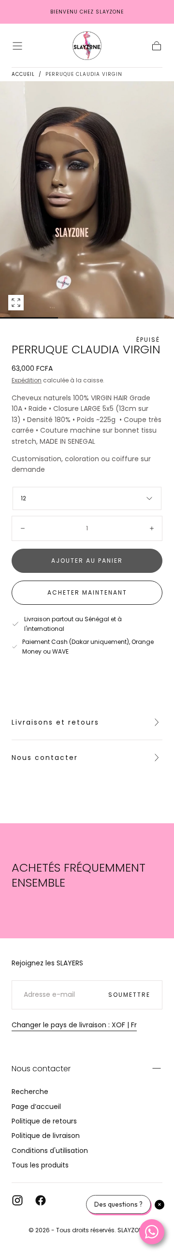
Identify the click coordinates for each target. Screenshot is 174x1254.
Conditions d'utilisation (50, 1150)
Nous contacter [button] (41, 1068)
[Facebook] (40, 1200)
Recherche (30, 1091)
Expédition (27, 380)
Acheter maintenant (87, 592)
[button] (17, 46)
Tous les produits (40, 1165)
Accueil (23, 74)
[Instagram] (17, 1200)
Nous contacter (45, 757)
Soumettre (129, 995)
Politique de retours (44, 1121)
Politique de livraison (46, 1135)
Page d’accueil (36, 1106)
